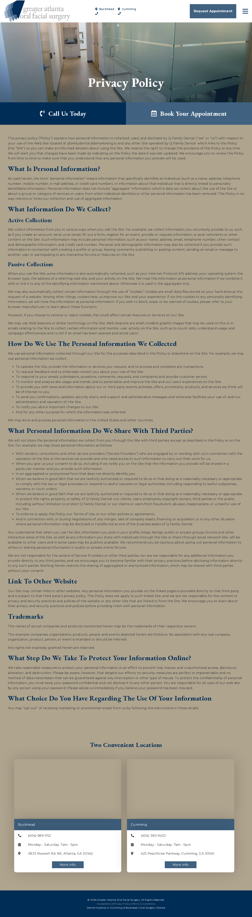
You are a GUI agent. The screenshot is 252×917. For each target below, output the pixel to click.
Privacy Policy (121, 903)
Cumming (128, 9)
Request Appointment (213, 11)
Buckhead (106, 9)
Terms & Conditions (143, 903)
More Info (68, 865)
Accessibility (104, 903)
